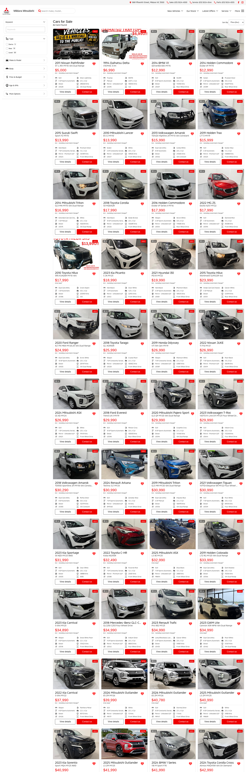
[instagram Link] (242, 2)
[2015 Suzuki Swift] (76, 114)
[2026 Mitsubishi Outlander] (124, 674)
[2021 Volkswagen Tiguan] (221, 464)
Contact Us (87, 92)
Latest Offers (208, 11)
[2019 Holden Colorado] (221, 534)
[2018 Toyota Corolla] (124, 184)
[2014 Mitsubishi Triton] (76, 184)
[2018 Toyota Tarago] (124, 324)
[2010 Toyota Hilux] (76, 254)
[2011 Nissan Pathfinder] (76, 44)
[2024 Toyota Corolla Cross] (221, 744)
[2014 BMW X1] (173, 44)
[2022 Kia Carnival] (76, 674)
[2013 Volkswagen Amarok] (173, 114)
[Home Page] (6, 11)
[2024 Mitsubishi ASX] (76, 394)
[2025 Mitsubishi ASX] (173, 534)
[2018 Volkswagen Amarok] (76, 464)
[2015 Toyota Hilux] (221, 254)
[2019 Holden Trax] (221, 114)
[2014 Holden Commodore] (221, 44)
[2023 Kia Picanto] (124, 254)
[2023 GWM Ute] (221, 604)
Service (225, 11)
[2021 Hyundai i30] (173, 254)
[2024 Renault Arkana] (124, 464)
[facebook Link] (238, 2)
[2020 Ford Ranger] (76, 324)
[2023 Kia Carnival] (76, 604)
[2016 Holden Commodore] (173, 184)
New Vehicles (173, 11)
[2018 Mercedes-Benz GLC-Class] (124, 604)
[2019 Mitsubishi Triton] (173, 464)
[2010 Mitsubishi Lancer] (124, 114)
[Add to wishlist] (94, 64)
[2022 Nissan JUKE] (221, 324)
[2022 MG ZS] (221, 184)
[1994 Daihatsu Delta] (124, 44)
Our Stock (191, 11)
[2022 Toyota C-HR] (124, 534)
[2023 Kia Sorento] (76, 744)
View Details (65, 92)
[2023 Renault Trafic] (173, 604)
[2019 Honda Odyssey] (173, 324)
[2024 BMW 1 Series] (173, 744)
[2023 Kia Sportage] (76, 534)
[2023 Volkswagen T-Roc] (221, 394)
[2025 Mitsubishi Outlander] (221, 674)
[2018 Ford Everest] (124, 394)
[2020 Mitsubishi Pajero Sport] (173, 394)
